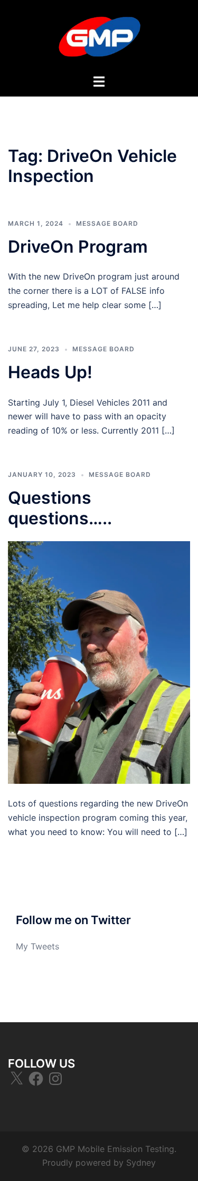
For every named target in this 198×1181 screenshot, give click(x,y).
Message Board (107, 223)
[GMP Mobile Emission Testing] (99, 36)
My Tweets (37, 946)
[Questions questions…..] (99, 661)
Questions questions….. (60, 507)
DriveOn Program (78, 246)
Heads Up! (50, 372)
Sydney (141, 1162)
